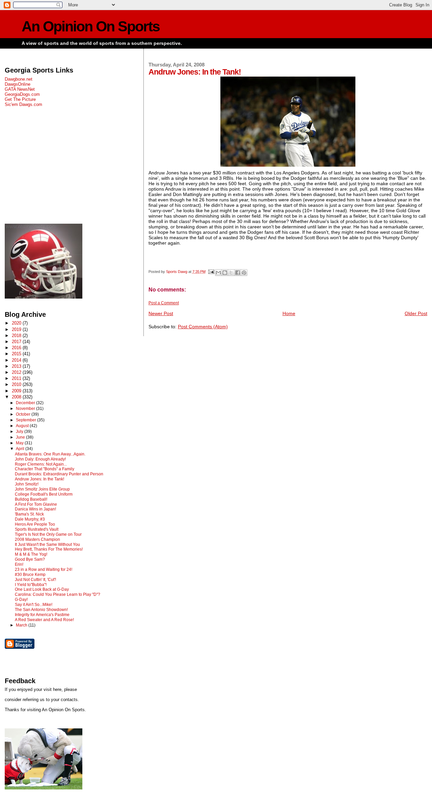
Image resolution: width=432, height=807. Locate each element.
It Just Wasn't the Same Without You (47, 544)
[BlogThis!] (224, 272)
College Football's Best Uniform (44, 494)
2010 (17, 384)
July (20, 431)
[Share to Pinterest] (244, 272)
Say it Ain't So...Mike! (33, 605)
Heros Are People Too (35, 524)
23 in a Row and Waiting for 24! (43, 569)
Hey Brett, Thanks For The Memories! (49, 549)
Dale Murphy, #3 (30, 519)
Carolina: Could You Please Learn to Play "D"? (57, 594)
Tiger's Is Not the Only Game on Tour (48, 534)
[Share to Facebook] (237, 272)
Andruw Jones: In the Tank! (39, 479)
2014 (17, 360)
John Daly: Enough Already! (40, 459)
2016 (17, 347)
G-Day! (21, 599)
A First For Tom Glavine (36, 504)
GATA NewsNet (20, 89)
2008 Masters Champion (37, 539)
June (21, 437)
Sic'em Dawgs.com (23, 104)
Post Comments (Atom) (203, 326)
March (22, 625)
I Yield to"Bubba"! (31, 585)
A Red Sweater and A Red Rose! (44, 620)
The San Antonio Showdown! (41, 610)
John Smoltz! (26, 484)
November (26, 408)
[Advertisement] (70, 165)
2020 (17, 323)
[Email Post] (211, 272)
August (23, 425)
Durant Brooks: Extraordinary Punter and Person (59, 474)
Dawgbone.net (18, 79)
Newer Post (160, 313)
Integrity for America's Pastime (42, 615)
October (23, 414)
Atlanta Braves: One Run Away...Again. (50, 454)
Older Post (416, 313)
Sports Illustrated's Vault (36, 529)
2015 (17, 353)
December (26, 402)
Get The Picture (20, 99)
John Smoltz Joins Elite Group (42, 489)
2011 (17, 378)
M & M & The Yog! (31, 554)
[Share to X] (231, 272)
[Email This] (218, 272)
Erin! (19, 564)
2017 (17, 341)
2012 (17, 372)
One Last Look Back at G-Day (42, 589)
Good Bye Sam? (30, 559)
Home (288, 313)
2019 (17, 329)
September (26, 420)
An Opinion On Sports (91, 26)
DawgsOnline (17, 84)
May (20, 443)
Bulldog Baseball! (31, 499)
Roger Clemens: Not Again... (41, 464)
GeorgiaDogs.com (22, 94)
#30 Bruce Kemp (30, 575)
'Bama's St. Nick (29, 514)
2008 (17, 396)
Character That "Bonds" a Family (44, 469)
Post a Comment (163, 303)
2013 (17, 366)
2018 (17, 335)
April (20, 448)
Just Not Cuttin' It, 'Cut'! (35, 580)
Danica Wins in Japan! (35, 509)
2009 (17, 390)
